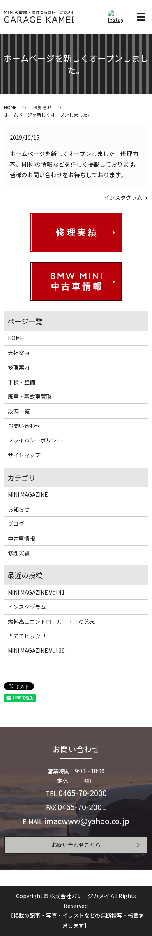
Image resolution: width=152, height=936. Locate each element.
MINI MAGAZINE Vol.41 (36, 592)
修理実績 (19, 553)
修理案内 (19, 367)
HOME (10, 107)
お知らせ (42, 107)
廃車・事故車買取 (29, 396)
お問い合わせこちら (76, 845)
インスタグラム (123, 197)
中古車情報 (21, 538)
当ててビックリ (27, 636)
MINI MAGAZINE (28, 494)
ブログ (16, 523)
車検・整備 (21, 382)
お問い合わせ (24, 426)
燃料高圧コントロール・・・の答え (51, 621)
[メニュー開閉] (141, 17)
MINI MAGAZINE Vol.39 (36, 650)
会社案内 (19, 353)
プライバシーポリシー (35, 440)
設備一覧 (19, 411)
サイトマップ (24, 455)
